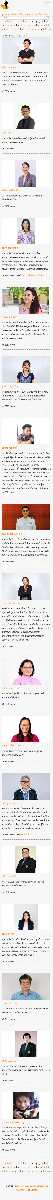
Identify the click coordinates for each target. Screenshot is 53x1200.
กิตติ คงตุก (7, 133)
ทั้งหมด (47, 29)
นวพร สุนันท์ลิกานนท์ (11, 603)
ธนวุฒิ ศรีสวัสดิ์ (9, 448)
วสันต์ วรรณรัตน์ (9, 876)
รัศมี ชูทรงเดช (8, 803)
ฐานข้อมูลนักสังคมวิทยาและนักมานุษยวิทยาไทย (25, 14)
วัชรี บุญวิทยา (8, 934)
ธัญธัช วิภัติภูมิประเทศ (12, 534)
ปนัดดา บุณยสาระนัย (11, 688)
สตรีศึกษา (41, 275)
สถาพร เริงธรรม (9, 1003)
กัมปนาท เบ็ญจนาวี (10, 67)
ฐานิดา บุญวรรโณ (10, 386)
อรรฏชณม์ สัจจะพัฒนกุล (13, 1122)
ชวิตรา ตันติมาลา (9, 317)
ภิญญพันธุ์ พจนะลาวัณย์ (13, 745)
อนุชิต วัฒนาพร (9, 1061)
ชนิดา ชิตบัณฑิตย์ (10, 248)
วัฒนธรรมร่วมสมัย (28, 275)
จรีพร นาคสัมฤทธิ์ (10, 190)
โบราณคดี (24, 834)
